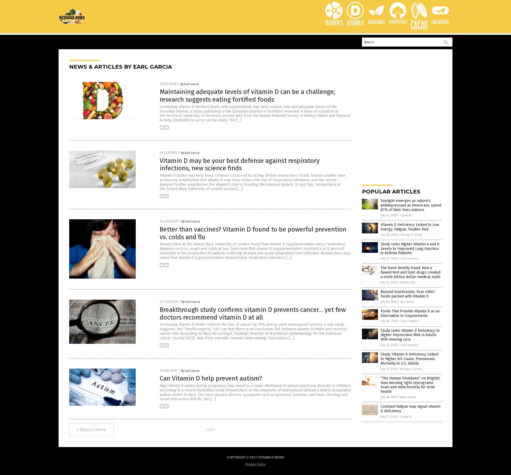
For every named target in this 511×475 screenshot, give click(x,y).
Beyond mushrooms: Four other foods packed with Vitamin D (408, 294)
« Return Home (91, 429)
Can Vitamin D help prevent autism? (211, 378)
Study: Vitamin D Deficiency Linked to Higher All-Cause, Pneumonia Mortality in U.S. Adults (409, 359)
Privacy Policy (255, 464)
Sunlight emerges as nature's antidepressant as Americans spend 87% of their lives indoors (411, 205)
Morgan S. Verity (411, 235)
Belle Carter (408, 397)
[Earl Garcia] (72, 23)
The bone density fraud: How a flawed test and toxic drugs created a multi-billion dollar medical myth (410, 272)
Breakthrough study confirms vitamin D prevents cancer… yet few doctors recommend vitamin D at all (253, 313)
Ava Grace (407, 302)
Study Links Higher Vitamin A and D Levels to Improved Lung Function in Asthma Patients (410, 248)
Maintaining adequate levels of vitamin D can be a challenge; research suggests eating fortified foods (247, 95)
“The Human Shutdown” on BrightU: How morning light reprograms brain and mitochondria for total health (410, 385)
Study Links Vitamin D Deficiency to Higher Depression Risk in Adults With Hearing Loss (410, 335)
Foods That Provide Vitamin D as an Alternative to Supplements (410, 313)
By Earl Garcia (189, 84)
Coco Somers (409, 258)
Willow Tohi (407, 282)
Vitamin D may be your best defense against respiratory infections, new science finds (240, 164)
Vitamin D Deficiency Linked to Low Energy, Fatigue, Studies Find (410, 227)
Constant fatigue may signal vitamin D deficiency (410, 408)
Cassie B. (406, 215)
